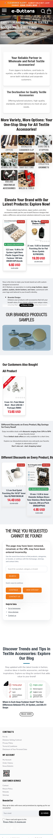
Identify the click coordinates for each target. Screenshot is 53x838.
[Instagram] (11, 827)
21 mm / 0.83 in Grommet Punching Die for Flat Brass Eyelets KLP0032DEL (39, 250)
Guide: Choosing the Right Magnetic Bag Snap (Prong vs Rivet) (23, 703)
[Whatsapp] (18, 827)
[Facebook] (5, 827)
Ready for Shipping (15, 244)
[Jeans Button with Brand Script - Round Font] (26, 338)
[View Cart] (49, 11)
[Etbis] (6, 773)
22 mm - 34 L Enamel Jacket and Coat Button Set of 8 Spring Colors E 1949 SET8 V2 (14, 495)
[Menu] (3, 11)
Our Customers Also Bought (20, 365)
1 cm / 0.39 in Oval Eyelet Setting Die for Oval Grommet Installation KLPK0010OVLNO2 (39, 495)
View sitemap (32, 590)
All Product (10, 371)
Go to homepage (14, 608)
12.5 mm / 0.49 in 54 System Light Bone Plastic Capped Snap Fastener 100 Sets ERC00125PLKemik (15, 255)
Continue (13, 590)
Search (12, 576)
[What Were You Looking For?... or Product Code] (42, 11)
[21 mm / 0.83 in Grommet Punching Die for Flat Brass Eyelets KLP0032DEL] (38, 230)
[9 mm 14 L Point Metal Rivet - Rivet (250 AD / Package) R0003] (14, 387)
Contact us (14, 596)
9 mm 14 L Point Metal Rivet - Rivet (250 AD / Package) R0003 (14, 405)
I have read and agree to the (14, 820)
